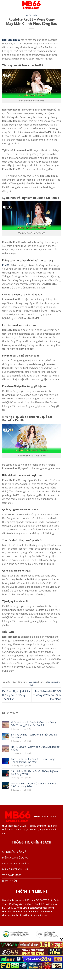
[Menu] (4, 5)
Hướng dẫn (31, 15)
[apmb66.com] (31, 5)
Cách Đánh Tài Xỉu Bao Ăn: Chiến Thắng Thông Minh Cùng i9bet (33, 760)
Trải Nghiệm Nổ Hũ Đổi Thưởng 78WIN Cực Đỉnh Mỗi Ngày (47, 695)
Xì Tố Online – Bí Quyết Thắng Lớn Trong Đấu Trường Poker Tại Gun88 (34, 724)
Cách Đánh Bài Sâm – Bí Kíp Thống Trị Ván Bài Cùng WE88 (34, 773)
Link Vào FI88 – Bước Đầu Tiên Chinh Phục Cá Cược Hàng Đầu (34, 785)
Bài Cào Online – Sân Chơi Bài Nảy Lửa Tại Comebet (34, 736)
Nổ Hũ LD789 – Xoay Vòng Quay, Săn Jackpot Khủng (35, 748)
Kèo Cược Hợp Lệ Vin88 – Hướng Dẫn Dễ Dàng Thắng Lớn (16, 695)
